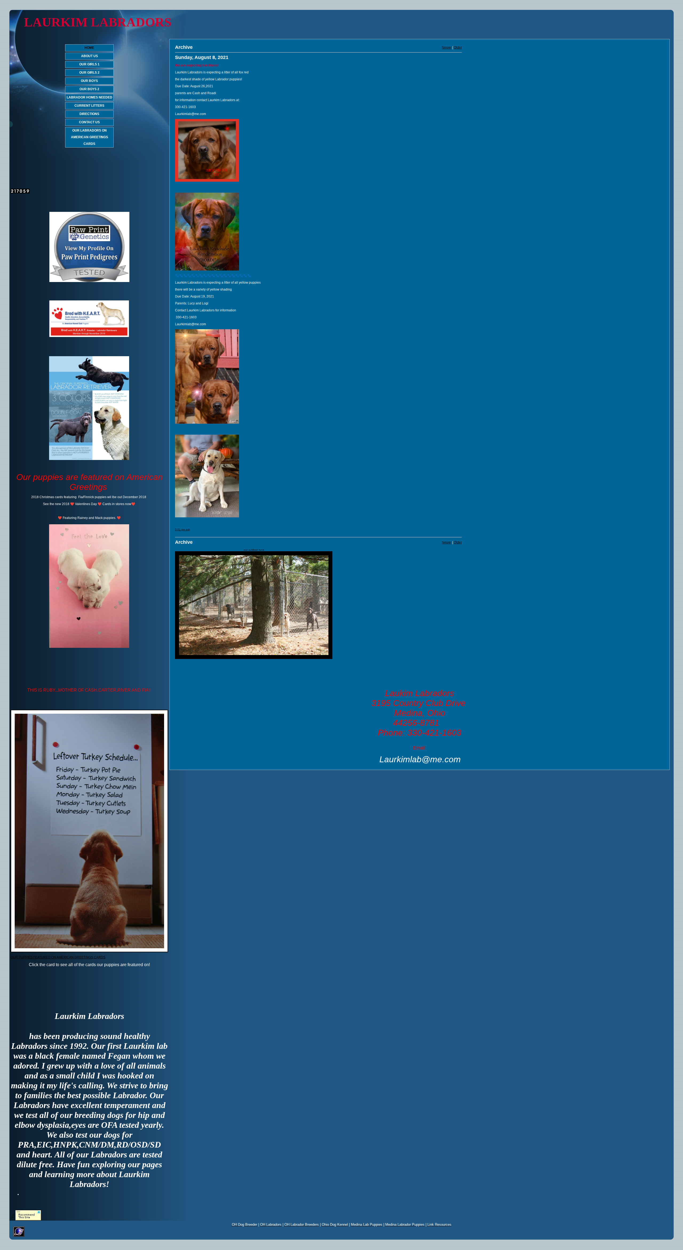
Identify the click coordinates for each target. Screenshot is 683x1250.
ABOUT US (89, 56)
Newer (446, 47)
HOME (89, 48)
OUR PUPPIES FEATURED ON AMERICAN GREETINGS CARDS (58, 957)
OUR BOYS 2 (89, 89)
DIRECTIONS (89, 114)
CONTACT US (89, 122)
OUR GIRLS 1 (89, 64)
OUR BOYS (89, 81)
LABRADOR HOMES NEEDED (89, 97)
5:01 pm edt (182, 529)
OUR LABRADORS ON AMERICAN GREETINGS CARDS (89, 137)
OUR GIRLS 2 (89, 72)
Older (458, 47)
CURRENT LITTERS (89, 106)
